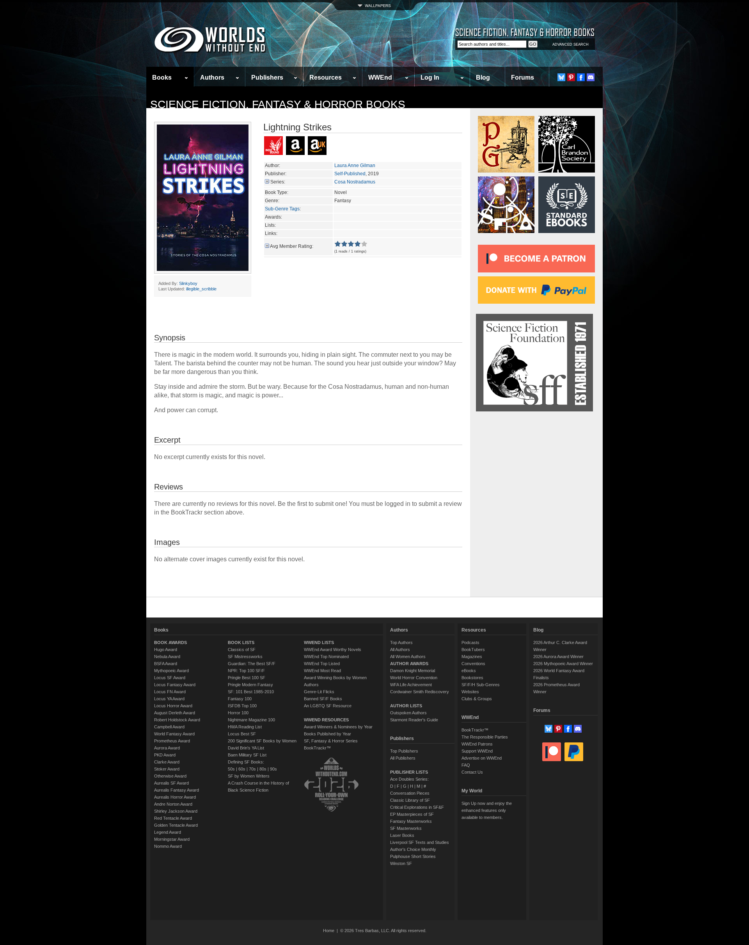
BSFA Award (165, 663)
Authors (212, 77)
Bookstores (472, 677)
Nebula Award (167, 656)
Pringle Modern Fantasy (250, 684)
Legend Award (167, 832)
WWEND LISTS (319, 642)
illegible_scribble (201, 289)
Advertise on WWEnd (481, 758)
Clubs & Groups (476, 698)
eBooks (468, 670)
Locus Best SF (242, 733)
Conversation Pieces (410, 793)
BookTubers (473, 649)
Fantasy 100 (240, 698)
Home (328, 930)
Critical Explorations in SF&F (417, 807)
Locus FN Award (170, 691)
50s (231, 769)
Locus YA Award (169, 698)
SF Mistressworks (245, 656)
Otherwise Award (170, 776)
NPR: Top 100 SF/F (246, 670)
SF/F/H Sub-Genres (480, 684)
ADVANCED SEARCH (570, 44)
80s (262, 769)
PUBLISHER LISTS (409, 772)
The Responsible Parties (484, 737)
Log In (430, 77)
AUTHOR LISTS (406, 705)
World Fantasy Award (174, 733)
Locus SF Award (169, 677)
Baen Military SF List (247, 755)
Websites (470, 691)
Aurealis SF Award (171, 783)
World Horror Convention (413, 677)
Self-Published (350, 173)
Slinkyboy (188, 283)
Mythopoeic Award (171, 670)
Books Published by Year (327, 733)
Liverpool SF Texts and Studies (419, 842)
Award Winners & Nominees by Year (338, 726)
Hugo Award (165, 649)
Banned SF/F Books (323, 698)
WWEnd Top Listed (322, 663)
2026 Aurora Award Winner (558, 656)
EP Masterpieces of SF (412, 814)
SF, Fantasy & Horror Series (331, 741)
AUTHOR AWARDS (409, 663)
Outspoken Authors (408, 712)
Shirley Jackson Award (175, 811)
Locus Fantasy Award (174, 684)
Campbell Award (169, 726)
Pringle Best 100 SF (246, 677)
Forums (522, 77)
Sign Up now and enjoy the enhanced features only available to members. (486, 810)
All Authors (400, 649)
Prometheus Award (172, 741)
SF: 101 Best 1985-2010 (251, 691)
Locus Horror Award (173, 705)
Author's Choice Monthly (413, 849)
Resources (325, 77)
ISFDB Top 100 (242, 705)
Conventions (473, 663)
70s (252, 769)
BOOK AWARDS (170, 642)
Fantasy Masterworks (411, 821)
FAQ (465, 765)
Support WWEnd (477, 751)
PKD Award (165, 755)
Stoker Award (166, 769)
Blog (483, 77)
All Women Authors (408, 656)
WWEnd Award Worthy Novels (332, 649)
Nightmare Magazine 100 (251, 719)
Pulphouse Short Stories (413, 856)
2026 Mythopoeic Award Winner (563, 663)
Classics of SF (242, 649)
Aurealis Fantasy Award (176, 790)
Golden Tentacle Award (176, 825)
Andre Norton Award (173, 804)
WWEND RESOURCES (326, 719)
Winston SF (401, 863)
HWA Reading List (245, 726)
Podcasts (470, 642)
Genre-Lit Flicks (319, 691)
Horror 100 (238, 712)
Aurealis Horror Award (175, 797)
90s (273, 769)
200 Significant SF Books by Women (262, 741)
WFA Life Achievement (411, 684)
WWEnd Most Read (322, 670)
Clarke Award (166, 762)
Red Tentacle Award (173, 818)
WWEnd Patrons (477, 744)
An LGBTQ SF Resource (327, 705)
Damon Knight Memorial (412, 670)
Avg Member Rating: (291, 246)
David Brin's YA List (246, 748)
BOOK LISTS (241, 642)
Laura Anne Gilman (354, 165)
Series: (277, 182)
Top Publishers (404, 751)
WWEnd (380, 77)
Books (162, 77)
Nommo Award (168, 846)
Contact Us (472, 772)
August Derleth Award (174, 712)
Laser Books (402, 835)
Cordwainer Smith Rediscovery (419, 691)
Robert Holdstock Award (177, 719)
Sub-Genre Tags (282, 209)
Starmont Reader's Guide (414, 719)
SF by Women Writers (249, 776)
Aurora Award (167, 748)
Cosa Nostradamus (354, 182)
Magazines (471, 656)
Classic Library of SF (410, 800)
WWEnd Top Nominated (326, 656)
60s (241, 769)
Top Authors (401, 642)
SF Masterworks (406, 828)
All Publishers (402, 758)
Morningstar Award (172, 839)
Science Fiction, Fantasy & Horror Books (277, 104)
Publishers (267, 77)
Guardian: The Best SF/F (251, 663)
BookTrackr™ (317, 748)
